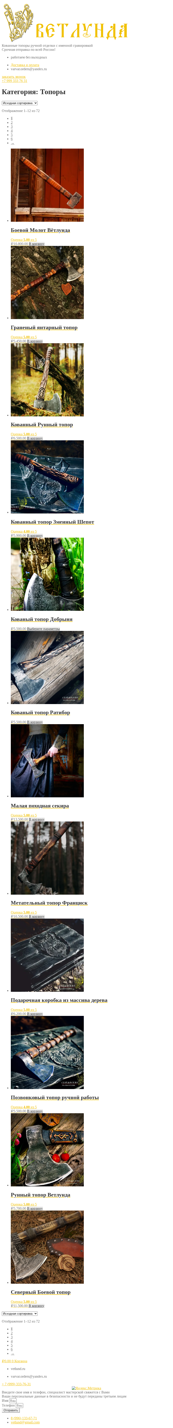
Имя (5, 1400)
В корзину (37, 244)
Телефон (9, 1405)
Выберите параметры (43, 629)
